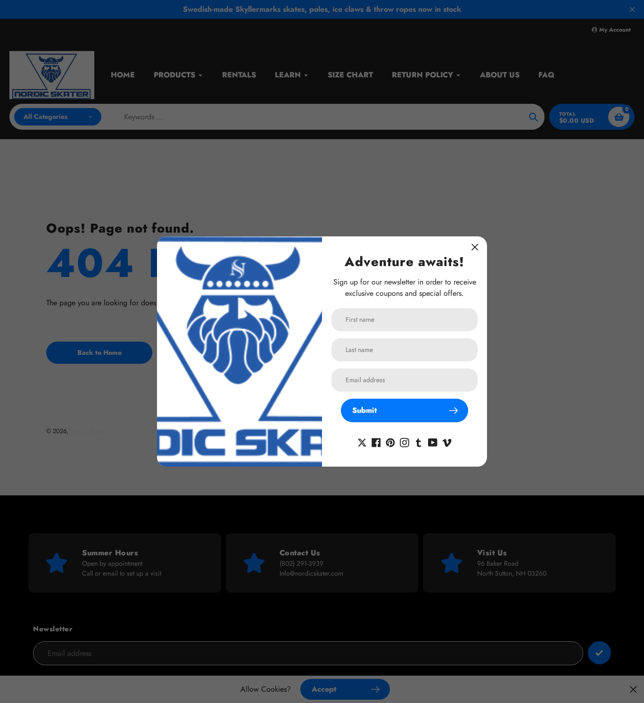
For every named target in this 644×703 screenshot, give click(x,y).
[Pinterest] (390, 441)
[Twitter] (362, 441)
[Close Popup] (475, 247)
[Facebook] (376, 441)
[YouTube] (433, 441)
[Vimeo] (447, 441)
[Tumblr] (418, 441)
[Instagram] (404, 441)
